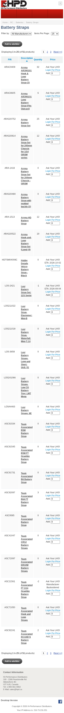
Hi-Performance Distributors (40, 706)
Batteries (19, 22)
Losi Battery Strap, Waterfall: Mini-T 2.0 (26, 335)
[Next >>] (58, 52)
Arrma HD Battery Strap (26, 220)
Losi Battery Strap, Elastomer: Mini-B (26, 312)
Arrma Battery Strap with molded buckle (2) (26, 200)
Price (52, 59)
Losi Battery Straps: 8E (26, 410)
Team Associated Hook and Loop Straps (27, 614)
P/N (10, 59)
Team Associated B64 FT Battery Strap (27, 499)
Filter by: (5, 33)
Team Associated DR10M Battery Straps (27, 565)
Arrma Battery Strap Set (25, 122)
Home (5, 22)
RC (11, 22)
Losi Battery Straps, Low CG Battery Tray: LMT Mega (26, 387)
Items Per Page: (42, 33)
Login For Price (53, 70)
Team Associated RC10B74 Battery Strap (27, 637)
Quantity (38, 59)
